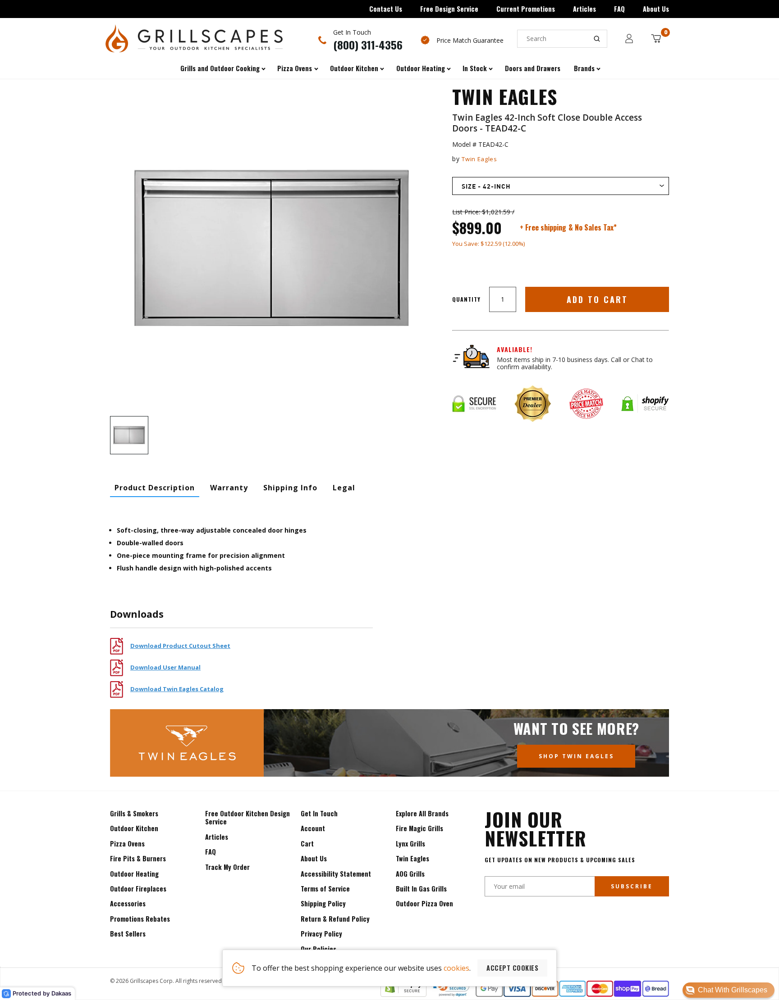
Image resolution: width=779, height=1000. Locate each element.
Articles (584, 9)
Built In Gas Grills (421, 888)
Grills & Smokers (134, 813)
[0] (656, 38)
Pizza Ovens (127, 843)
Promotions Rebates (140, 918)
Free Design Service (449, 9)
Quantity (466, 299)
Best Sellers (128, 933)
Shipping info (290, 488)
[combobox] (562, 39)
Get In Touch (319, 813)
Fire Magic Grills (419, 828)
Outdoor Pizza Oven (424, 903)
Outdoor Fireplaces (138, 888)
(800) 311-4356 (368, 44)
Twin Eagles (479, 159)
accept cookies (512, 968)
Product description (155, 488)
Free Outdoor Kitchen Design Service (247, 817)
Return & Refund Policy (335, 918)
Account (313, 828)
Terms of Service (325, 888)
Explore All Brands (422, 813)
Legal (344, 488)
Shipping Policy (323, 903)
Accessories (128, 903)
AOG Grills (410, 873)
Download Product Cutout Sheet (180, 646)
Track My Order (227, 867)
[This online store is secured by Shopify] (403, 994)
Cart (307, 843)
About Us (656, 9)
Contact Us (385, 9)
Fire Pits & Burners (138, 858)
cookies (456, 968)
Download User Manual (165, 667)
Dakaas (61, 993)
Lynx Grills (410, 843)
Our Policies (318, 949)
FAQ (619, 9)
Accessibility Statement (336, 873)
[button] (728, 990)
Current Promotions (525, 9)
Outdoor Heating (134, 873)
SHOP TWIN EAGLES (576, 756)
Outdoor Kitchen (134, 828)
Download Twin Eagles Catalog (177, 689)
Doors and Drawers (532, 68)
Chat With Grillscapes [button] (732, 990)
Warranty (229, 488)
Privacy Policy (321, 933)
